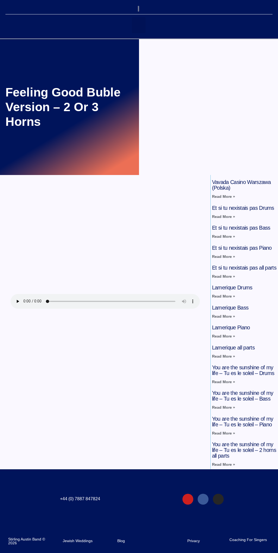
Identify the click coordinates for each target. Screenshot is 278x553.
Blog (121, 541)
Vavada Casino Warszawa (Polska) (241, 185)
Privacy (193, 541)
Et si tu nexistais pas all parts (244, 268)
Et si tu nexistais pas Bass (241, 228)
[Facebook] (203, 499)
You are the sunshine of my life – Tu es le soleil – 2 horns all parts (244, 450)
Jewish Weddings (78, 541)
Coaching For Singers (248, 540)
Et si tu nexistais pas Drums (243, 208)
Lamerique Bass (230, 308)
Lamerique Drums (232, 287)
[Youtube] (187, 499)
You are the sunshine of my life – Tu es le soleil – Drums (243, 370)
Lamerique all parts (233, 348)
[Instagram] (218, 499)
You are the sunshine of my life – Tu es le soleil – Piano (242, 421)
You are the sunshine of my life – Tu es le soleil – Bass (242, 396)
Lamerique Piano (231, 327)
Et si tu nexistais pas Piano (242, 248)
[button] (139, 25)
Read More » (223, 196)
